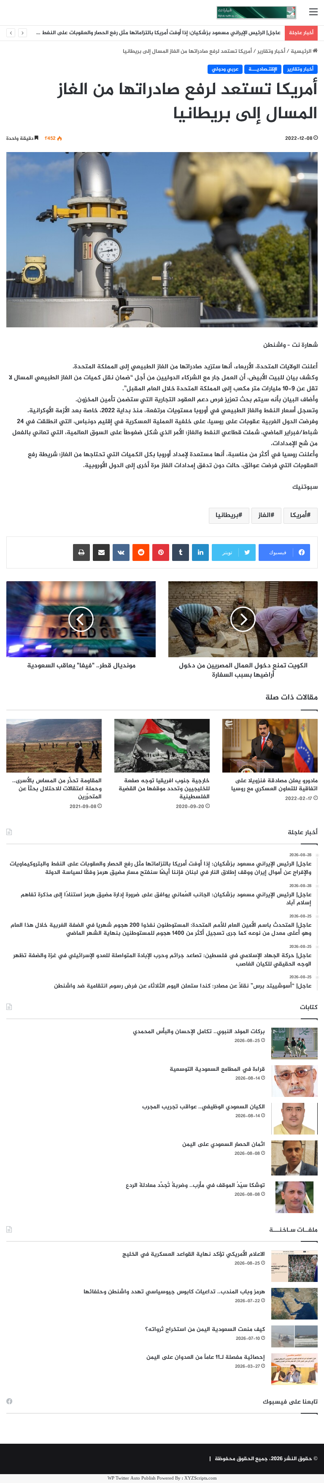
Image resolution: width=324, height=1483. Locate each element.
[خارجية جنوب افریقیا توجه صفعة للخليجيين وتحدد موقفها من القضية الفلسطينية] (162, 746)
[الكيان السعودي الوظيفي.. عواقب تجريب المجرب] (294, 1119)
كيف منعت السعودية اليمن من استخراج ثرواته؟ (205, 1329)
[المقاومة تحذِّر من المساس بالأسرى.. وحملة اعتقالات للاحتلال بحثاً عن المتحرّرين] (54, 746)
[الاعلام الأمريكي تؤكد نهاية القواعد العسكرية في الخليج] (294, 1266)
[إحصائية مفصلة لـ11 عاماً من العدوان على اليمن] (294, 1369)
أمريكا (298, 515)
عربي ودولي (225, 69)
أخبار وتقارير (271, 51)
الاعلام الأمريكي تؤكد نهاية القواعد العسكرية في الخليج (193, 1254)
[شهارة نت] (256, 12)
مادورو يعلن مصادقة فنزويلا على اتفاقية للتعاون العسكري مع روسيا (274, 785)
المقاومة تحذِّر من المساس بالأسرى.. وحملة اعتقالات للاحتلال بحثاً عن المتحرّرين (57, 789)
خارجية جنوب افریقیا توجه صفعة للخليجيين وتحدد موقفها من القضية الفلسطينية (164, 789)
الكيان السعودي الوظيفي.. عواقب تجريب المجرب (203, 1107)
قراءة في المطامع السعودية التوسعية (217, 1069)
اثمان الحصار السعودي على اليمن (223, 1144)
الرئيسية (302, 51)
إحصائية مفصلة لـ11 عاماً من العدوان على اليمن (205, 1357)
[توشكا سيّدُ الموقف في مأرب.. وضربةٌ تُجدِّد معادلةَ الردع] (294, 1197)
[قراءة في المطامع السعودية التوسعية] (294, 1081)
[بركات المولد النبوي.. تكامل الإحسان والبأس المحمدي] (294, 1043)
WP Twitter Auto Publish (132, 1479)
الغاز (264, 515)
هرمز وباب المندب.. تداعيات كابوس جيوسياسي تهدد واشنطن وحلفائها (174, 1292)
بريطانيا (227, 515)
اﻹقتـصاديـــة (262, 69)
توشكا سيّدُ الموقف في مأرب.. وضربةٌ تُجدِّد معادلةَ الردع (195, 1185)
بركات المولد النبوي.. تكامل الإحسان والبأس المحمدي (199, 1032)
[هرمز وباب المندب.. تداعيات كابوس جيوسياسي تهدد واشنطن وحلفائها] (294, 1304)
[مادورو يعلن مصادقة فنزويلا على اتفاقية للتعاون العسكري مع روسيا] (270, 746)
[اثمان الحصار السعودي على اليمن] (294, 1158)
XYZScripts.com (200, 1479)
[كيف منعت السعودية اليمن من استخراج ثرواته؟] (294, 1336)
